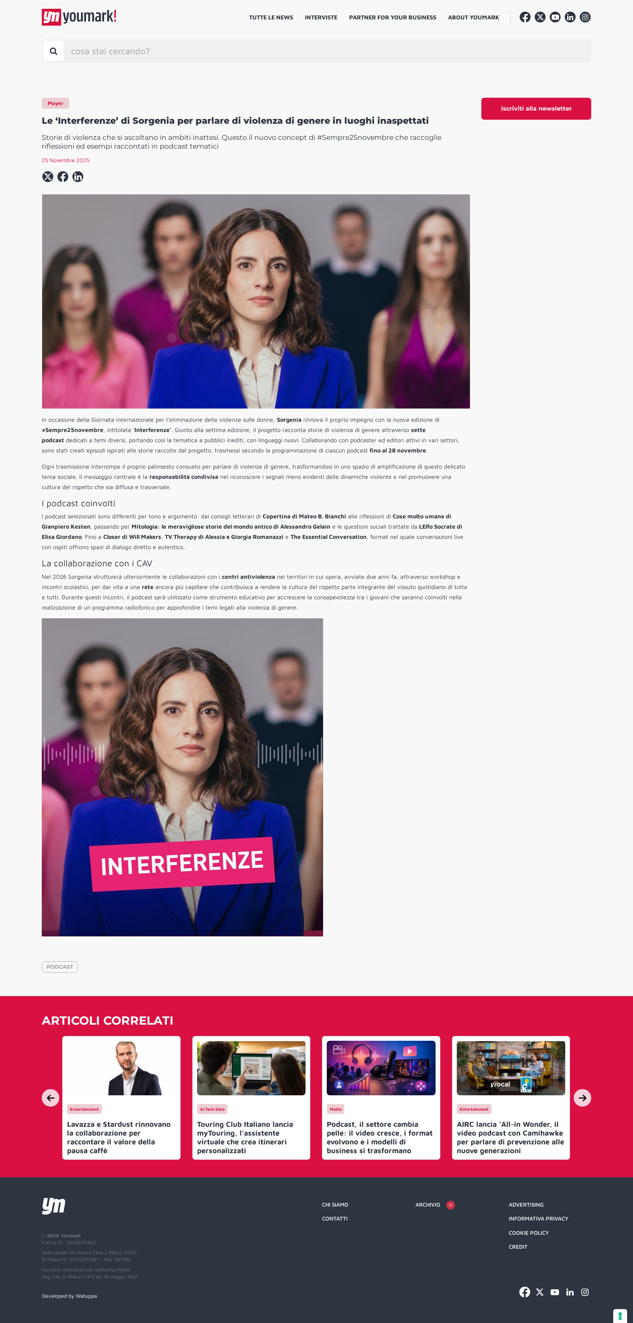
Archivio (427, 1204)
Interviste (321, 17)
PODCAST (60, 967)
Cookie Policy (529, 1233)
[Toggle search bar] (53, 51)
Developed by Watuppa (69, 1296)
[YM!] (79, 17)
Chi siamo (335, 1204)
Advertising (526, 1204)
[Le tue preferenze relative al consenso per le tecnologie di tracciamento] (620, 1316)
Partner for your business (392, 17)
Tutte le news (271, 17)
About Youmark (473, 17)
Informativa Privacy (539, 1218)
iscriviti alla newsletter (536, 108)
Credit (518, 1247)
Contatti (335, 1218)
